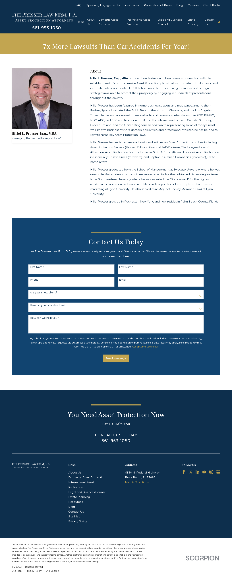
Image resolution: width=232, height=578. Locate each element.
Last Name (126, 267)
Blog (179, 5)
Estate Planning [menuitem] (192, 21)
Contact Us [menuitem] (209, 21)
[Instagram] (211, 472)
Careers (193, 5)
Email (122, 279)
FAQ (78, 5)
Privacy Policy (77, 521)
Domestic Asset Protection (86, 477)
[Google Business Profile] (218, 472)
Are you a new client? (43, 292)
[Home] (44, 17)
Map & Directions (137, 482)
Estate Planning (79, 497)
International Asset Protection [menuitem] (138, 21)
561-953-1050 (46, 27)
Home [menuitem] (80, 21)
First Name (37, 267)
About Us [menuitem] (90, 21)
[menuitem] (17, 571)
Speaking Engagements (103, 5)
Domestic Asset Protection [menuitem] (108, 21)
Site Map (74, 516)
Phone (34, 279)
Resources (132, 5)
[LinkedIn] (197, 472)
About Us (74, 472)
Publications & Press (157, 5)
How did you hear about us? (47, 305)
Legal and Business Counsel (87, 492)
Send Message (116, 358)
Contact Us (76, 511)
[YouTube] (204, 472)
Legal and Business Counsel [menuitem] (170, 21)
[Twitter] (190, 472)
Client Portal (211, 5)
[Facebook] (184, 472)
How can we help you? (44, 317)
